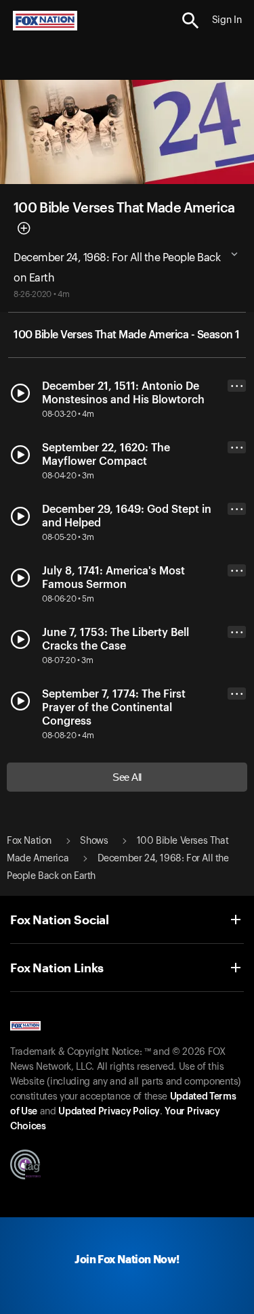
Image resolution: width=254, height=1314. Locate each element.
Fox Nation (29, 841)
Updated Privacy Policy (109, 1111)
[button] (190, 20)
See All (127, 777)
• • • (237, 386)
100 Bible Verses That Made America (124, 208)
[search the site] (190, 20)
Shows (94, 841)
